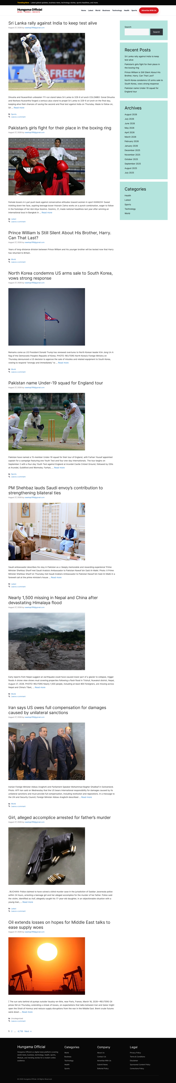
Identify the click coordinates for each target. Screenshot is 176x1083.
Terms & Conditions (137, 1057)
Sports (134, 10)
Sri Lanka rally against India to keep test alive (52, 23)
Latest (90, 10)
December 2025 (132, 150)
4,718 (20, 1031)
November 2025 (132, 155)
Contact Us (101, 1057)
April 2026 (130, 132)
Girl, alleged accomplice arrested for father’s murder (59, 817)
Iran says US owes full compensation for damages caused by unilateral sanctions (57, 710)
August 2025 (131, 168)
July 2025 (129, 172)
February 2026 (132, 141)
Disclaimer (134, 1061)
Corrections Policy (137, 1068)
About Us (100, 1053)
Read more (19, 107)
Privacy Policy (135, 1053)
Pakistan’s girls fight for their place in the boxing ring (59, 127)
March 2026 (130, 137)
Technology (117, 10)
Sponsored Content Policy (140, 1064)
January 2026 (131, 146)
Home (83, 10)
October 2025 (131, 159)
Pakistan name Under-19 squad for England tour (55, 382)
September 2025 (133, 163)
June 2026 (130, 123)
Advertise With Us (149, 10)
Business (106, 10)
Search (128, 27)
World (97, 10)
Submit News (102, 1064)
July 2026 (129, 119)
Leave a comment (18, 117)
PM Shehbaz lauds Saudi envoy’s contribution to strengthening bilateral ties (55, 490)
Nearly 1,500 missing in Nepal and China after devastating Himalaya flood (53, 600)
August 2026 (131, 114)
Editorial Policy (103, 1068)
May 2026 (129, 128)
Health (126, 10)
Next (28, 1031)
